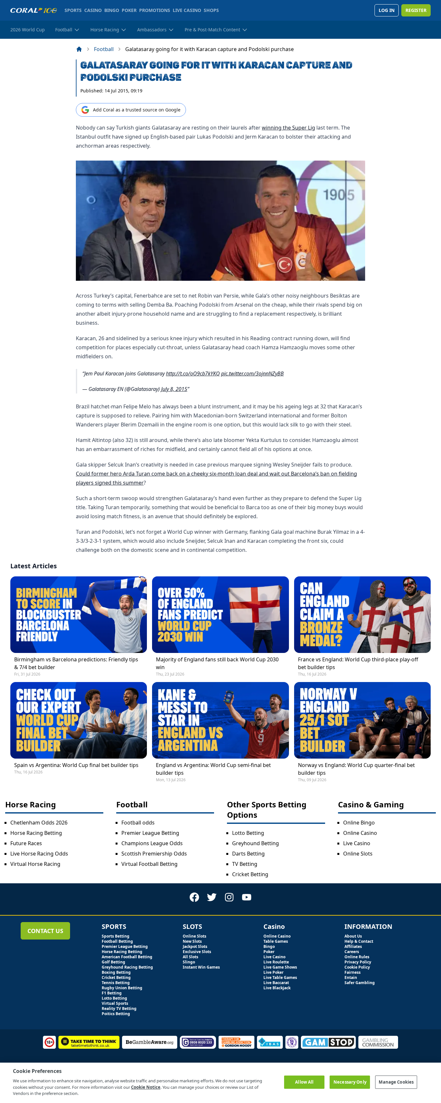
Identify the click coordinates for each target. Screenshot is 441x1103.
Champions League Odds (152, 843)
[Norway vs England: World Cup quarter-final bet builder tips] (362, 720)
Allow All (304, 1082)
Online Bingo (359, 822)
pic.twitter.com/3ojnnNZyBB (252, 373)
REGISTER (415, 10)
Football (104, 49)
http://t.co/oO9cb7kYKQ (193, 373)
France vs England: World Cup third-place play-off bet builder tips (358, 663)
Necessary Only (349, 1082)
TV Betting (244, 863)
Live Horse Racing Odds (39, 853)
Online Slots (358, 853)
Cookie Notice (145, 1087)
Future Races (26, 843)
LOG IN (387, 10)
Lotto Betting (248, 832)
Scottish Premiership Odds (154, 853)
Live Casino (356, 843)
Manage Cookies (396, 1082)
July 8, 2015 (174, 389)
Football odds (138, 822)
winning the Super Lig (288, 127)
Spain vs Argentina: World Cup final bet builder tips (76, 765)
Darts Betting (248, 853)
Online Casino (360, 832)
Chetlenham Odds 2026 (38, 822)
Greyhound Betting (255, 843)
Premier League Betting (150, 832)
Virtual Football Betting (149, 863)
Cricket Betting (250, 874)
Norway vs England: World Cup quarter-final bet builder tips (356, 769)
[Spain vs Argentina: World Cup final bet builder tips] (78, 720)
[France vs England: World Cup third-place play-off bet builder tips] (362, 614)
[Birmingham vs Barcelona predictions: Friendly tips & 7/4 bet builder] (78, 614)
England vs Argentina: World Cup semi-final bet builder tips (213, 769)
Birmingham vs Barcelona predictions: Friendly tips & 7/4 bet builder (76, 663)
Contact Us (45, 931)
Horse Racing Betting (36, 832)
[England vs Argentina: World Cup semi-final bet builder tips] (220, 720)
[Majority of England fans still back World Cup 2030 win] (220, 614)
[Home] (79, 49)
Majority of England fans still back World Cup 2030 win (217, 663)
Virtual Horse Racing (35, 863)
